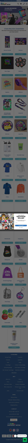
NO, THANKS (21, 227)
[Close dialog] (27, 214)
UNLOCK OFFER (21, 225)
